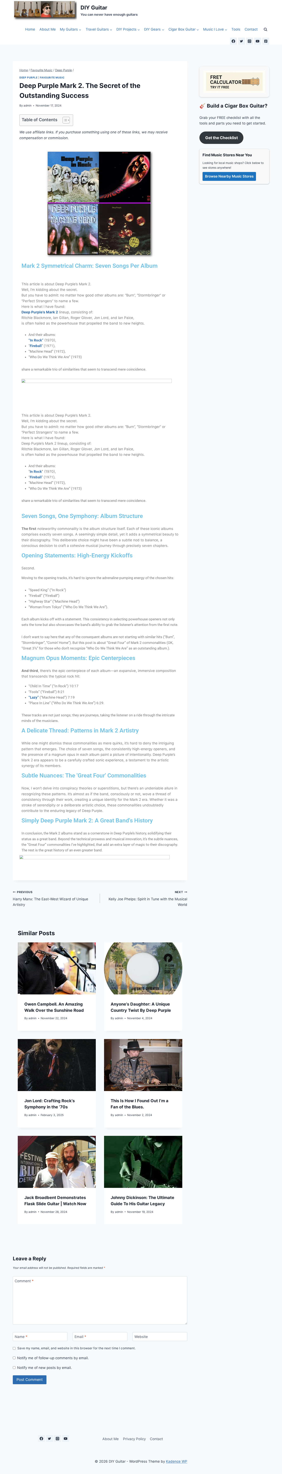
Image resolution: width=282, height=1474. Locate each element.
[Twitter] (241, 41)
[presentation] (57, 968)
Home (30, 29)
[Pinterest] (265, 41)
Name (21, 1337)
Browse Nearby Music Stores (229, 176)
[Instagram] (249, 41)
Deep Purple (28, 77)
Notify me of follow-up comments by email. (53, 1358)
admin (28, 105)
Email (80, 1337)
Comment (24, 1281)
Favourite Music (52, 77)
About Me (47, 29)
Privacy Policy (134, 1439)
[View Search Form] (265, 29)
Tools (235, 29)
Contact (251, 29)
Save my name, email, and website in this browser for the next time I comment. (76, 1348)
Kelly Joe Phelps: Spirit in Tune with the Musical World (148, 898)
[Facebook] (233, 41)
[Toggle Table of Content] (64, 120)
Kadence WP (176, 1461)
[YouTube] (257, 41)
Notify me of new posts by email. (44, 1368)
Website (141, 1337)
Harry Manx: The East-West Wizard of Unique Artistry (50, 898)
